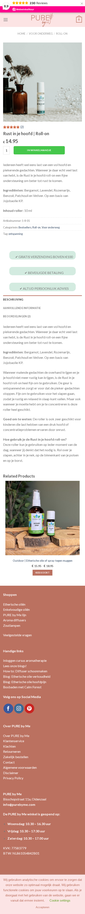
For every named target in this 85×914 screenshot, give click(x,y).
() (22, 127)
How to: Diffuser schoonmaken (25, 671)
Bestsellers (25, 227)
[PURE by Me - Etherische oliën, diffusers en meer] (42, 19)
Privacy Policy (13, 778)
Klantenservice (13, 741)
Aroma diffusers (14, 620)
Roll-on (61, 33)
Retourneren (12, 751)
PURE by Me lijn (14, 615)
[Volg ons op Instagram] (19, 708)
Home (21, 33)
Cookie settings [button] (60, 900)
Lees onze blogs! (15, 666)
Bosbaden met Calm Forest (22, 687)
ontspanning (15, 233)
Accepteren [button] (42, 907)
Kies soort (42, 572)
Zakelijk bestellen (15, 757)
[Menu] (5, 20)
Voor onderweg (41, 33)
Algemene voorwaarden (20, 767)
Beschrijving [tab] (13, 299)
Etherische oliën (14, 604)
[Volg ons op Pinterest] (29, 708)
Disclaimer (10, 773)
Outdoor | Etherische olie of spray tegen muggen (42, 560)
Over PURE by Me (16, 736)
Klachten (9, 746)
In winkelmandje (39, 150)
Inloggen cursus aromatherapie (25, 660)
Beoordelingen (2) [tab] (17, 316)
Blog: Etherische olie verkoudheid (26, 676)
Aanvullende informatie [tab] (22, 308)
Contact (9, 762)
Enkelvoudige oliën (16, 609)
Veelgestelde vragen (17, 635)
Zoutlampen (11, 625)
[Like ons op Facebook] (8, 708)
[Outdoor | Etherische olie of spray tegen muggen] (42, 518)
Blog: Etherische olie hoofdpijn (24, 682)
